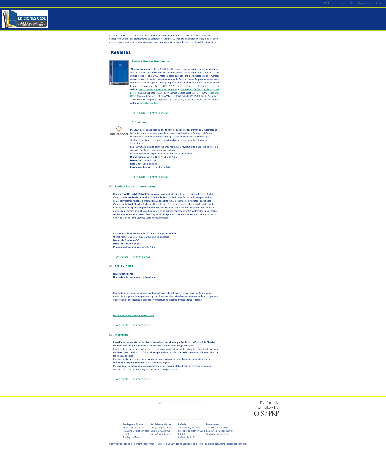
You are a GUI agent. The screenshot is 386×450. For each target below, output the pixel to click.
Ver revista (138, 112)
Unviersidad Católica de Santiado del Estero (133, 315)
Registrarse (364, 3)
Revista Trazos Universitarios (135, 186)
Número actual (159, 112)
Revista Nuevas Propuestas (151, 61)
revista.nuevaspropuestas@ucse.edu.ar (158, 89)
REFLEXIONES (124, 266)
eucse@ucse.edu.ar (148, 103)
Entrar (380, 3)
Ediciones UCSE (343, 3)
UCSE (326, 3)
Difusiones (139, 122)
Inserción (121, 334)
